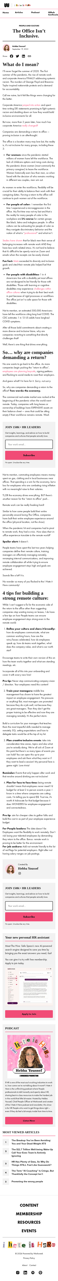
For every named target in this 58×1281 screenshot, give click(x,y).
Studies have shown (12, 240)
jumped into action (31, 105)
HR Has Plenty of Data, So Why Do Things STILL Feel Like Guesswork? (32, 1163)
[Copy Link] (29, 56)
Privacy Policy (29, 1258)
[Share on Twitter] (17, 56)
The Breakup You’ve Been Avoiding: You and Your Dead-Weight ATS (31, 1142)
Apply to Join (29, 1013)
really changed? (30, 125)
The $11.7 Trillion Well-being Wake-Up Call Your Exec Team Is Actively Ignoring (32, 1152)
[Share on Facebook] (12, 56)
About (24, 1265)
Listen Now (29, 1120)
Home (6, 12)
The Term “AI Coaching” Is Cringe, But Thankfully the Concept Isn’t (33, 1172)
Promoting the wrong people (27, 1181)
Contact (32, 1265)
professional (30, 233)
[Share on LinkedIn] (23, 56)
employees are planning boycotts (19, 371)
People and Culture (29, 25)
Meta (16, 261)
